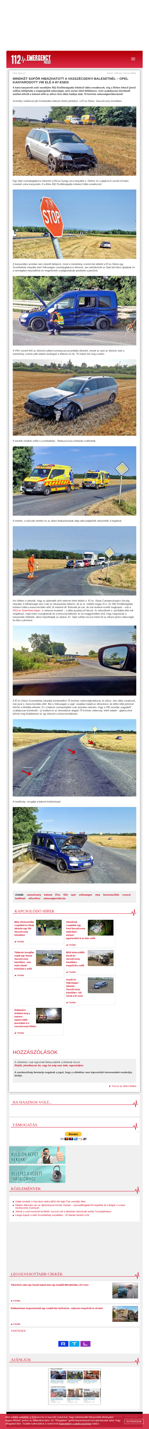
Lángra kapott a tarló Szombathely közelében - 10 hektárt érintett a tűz (52, 1215)
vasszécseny (34, 894)
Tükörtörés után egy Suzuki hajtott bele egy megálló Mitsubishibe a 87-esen (49, 1285)
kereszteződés (111, 894)
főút (65, 894)
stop (97, 894)
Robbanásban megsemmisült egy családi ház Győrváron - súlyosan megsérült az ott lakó (57, 1308)
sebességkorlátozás (54, 898)
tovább (20, 942)
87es (57, 894)
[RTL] (74, 1344)
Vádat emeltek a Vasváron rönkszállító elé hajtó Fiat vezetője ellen (50, 1201)
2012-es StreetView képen (26, 610)
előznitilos (34, 898)
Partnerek (18, 1331)
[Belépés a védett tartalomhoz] (74, 1174)
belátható (20, 898)
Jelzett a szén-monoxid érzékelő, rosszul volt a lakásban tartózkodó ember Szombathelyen (63, 1211)
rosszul (126, 894)
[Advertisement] (74, 25)
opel (73, 894)
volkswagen (85, 894)
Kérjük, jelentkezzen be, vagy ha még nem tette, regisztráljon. (49, 1065)
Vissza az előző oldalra (124, 1086)
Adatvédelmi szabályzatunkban (75, 1423)
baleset (48, 894)
